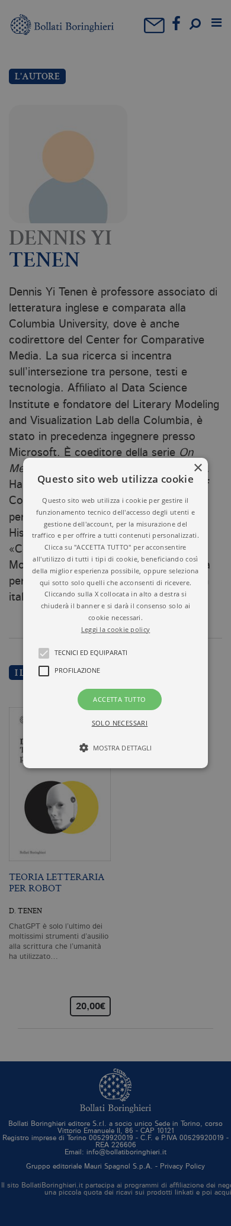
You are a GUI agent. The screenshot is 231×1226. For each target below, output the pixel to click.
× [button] (197, 468)
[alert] (115, 613)
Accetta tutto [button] (119, 699)
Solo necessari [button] (120, 722)
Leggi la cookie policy (115, 629)
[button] (115, 613)
